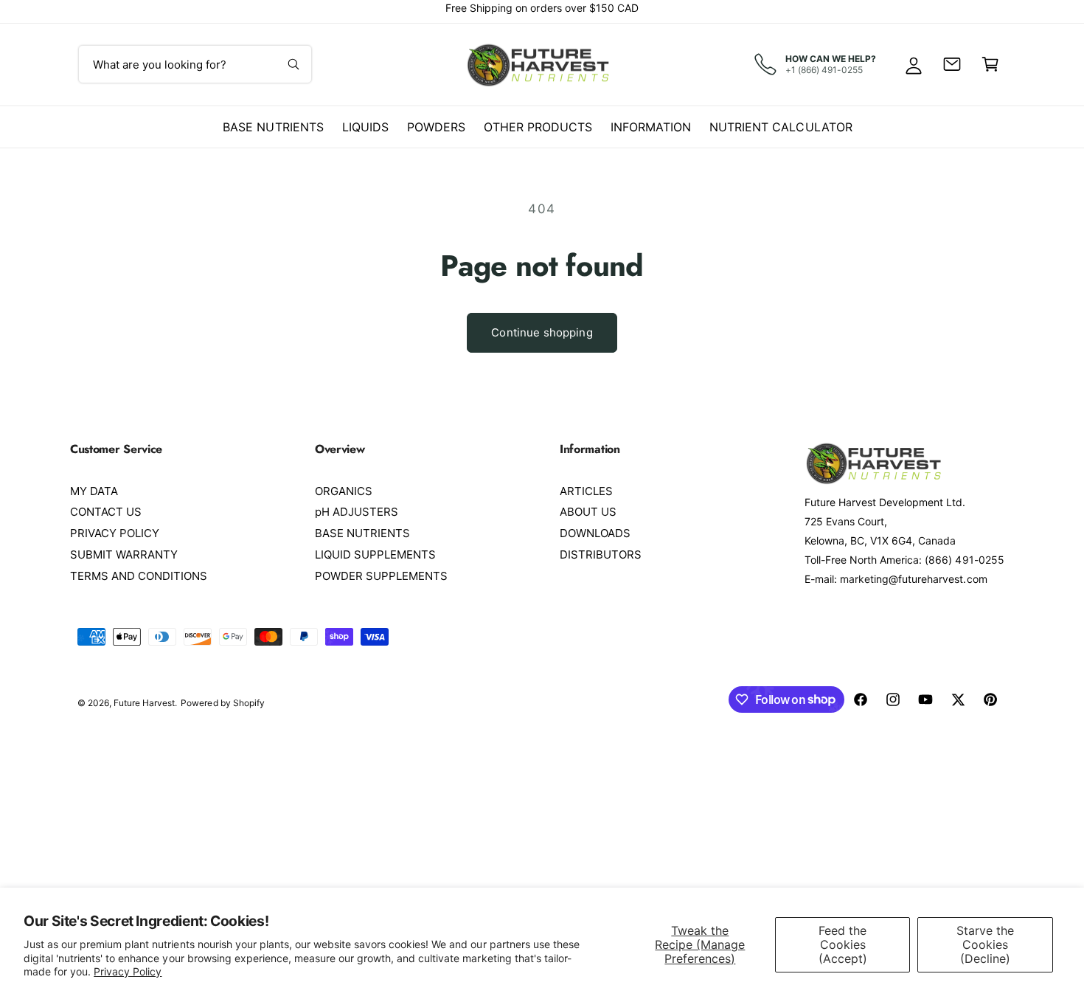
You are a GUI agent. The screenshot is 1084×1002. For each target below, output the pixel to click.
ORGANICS (343, 491)
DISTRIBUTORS (601, 554)
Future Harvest (144, 702)
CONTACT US (106, 512)
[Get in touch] (952, 64)
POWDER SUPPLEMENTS (381, 576)
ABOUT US (588, 512)
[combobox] (195, 64)
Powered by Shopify (222, 702)
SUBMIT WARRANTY (124, 554)
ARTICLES (586, 491)
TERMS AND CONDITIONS (138, 576)
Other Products (538, 127)
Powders (436, 127)
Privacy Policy (127, 971)
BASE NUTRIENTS (362, 533)
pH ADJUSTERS (356, 512)
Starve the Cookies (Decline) (985, 944)
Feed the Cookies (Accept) (843, 944)
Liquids (365, 127)
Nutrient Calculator (780, 127)
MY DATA (94, 491)
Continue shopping (542, 332)
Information (651, 127)
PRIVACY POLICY (114, 533)
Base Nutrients (273, 127)
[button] (990, 64)
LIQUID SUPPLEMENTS (375, 554)
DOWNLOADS (595, 533)
